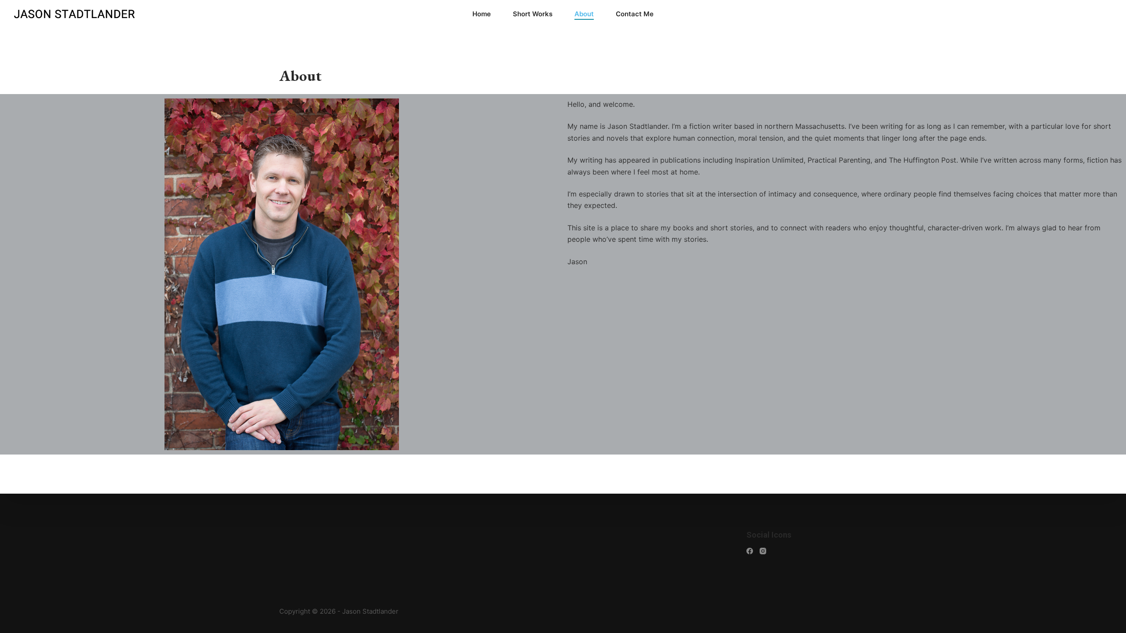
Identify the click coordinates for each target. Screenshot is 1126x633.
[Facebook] (749, 551)
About (584, 14)
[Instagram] (763, 551)
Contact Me (635, 14)
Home (481, 14)
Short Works (532, 14)
